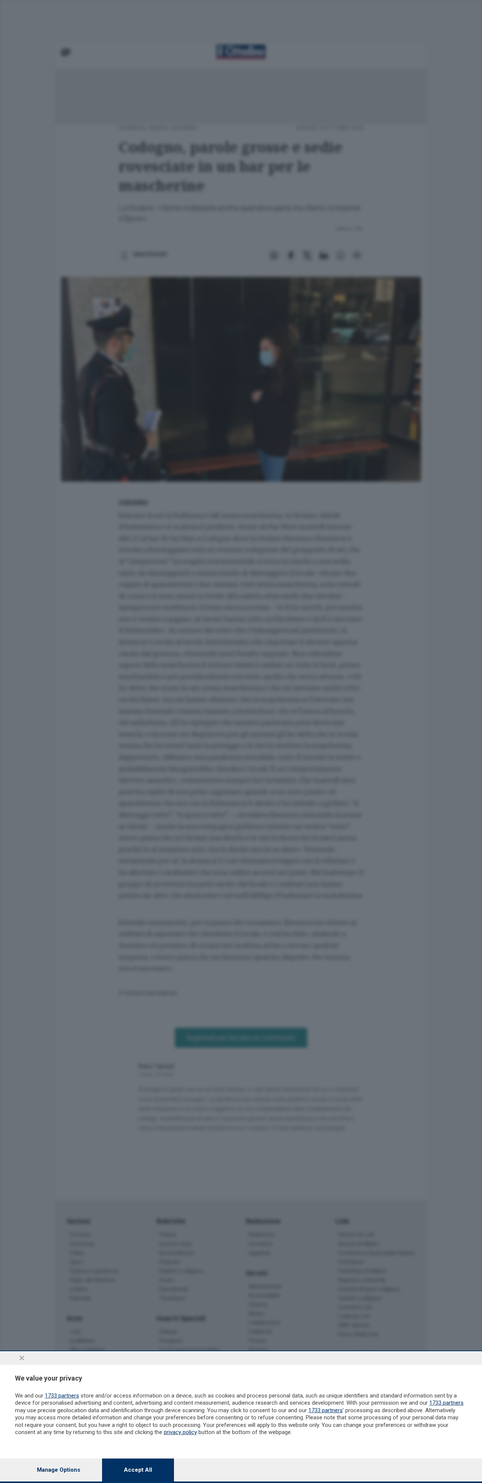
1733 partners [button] (62, 1395)
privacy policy (180, 1432)
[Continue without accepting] (22, 1358)
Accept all (138, 1469)
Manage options (58, 1469)
